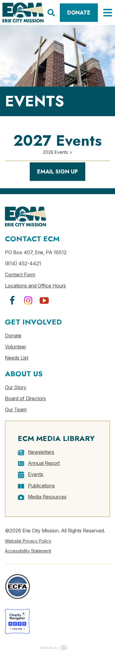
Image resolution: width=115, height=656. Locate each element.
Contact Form (20, 274)
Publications (41, 486)
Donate (78, 13)
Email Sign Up (57, 172)
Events (35, 474)
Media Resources (47, 497)
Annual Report (44, 463)
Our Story (15, 387)
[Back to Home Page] (23, 12)
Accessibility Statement (28, 550)
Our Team (16, 409)
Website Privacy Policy (28, 541)
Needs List (16, 358)
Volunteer (15, 347)
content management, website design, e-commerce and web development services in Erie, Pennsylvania (57, 647)
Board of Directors (25, 398)
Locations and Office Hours (35, 286)
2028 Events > (57, 152)
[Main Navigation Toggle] (105, 13)
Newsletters (41, 452)
